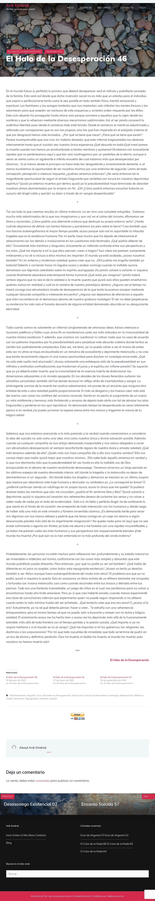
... (48, 750)
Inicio (70, 7)
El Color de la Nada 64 (93, 851)
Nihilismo (138, 695)
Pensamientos (54, 51)
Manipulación (126, 695)
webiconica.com (115, 896)
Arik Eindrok (17, 5)
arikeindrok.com (83, 896)
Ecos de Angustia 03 (92, 835)
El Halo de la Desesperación (24, 51)
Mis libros (104, 7)
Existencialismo (100, 695)
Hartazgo (114, 695)
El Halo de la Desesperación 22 (68, 677)
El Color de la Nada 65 (120, 843)
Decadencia (49, 695)
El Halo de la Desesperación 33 (115, 677)
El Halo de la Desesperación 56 (21, 677)
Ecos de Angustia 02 (116, 835)
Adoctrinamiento (17, 695)
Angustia (31, 695)
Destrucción (77, 695)
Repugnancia (32, 698)
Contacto (127, 7)
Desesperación (63, 695)
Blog (143, 7)
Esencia (88, 695)
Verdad (53, 698)
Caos (39, 695)
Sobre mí (85, 7)
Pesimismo (18, 698)
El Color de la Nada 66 (93, 843)
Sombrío (44, 698)
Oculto (9, 698)
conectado (43, 780)
